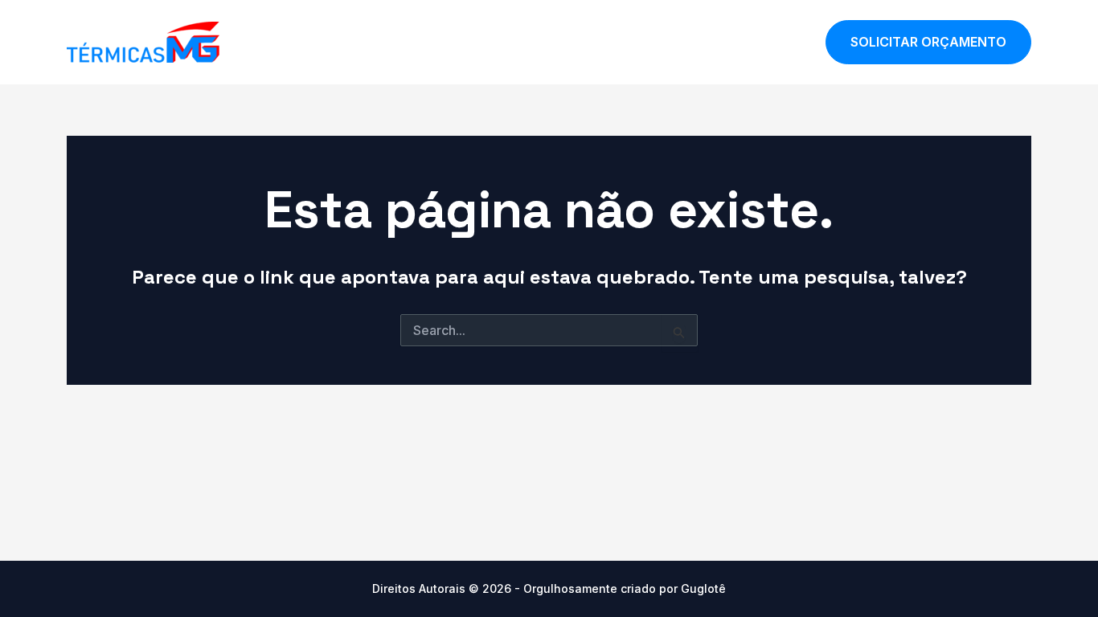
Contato (772, 42)
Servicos (696, 42)
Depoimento (606, 42)
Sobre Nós (511, 42)
